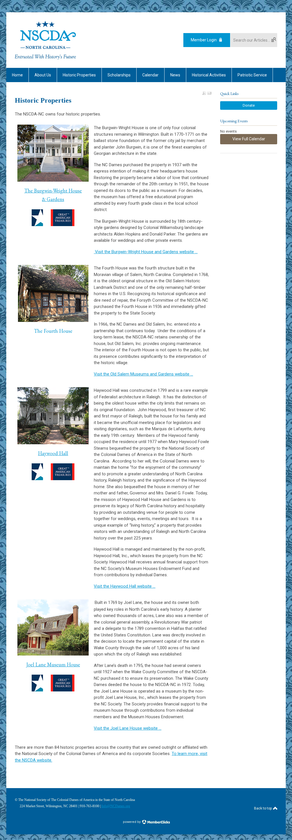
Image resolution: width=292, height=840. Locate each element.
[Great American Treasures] (53, 471)
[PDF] (204, 93)
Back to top (263, 808)
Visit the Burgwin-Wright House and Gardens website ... (146, 251)
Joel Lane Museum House (53, 664)
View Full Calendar (248, 139)
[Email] (209, 93)
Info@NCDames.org (116, 806)
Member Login (204, 40)
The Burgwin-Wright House (53, 190)
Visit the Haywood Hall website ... (124, 586)
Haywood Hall (53, 453)
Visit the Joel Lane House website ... (127, 728)
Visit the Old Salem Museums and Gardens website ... (143, 374)
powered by (132, 822)
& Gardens (53, 199)
